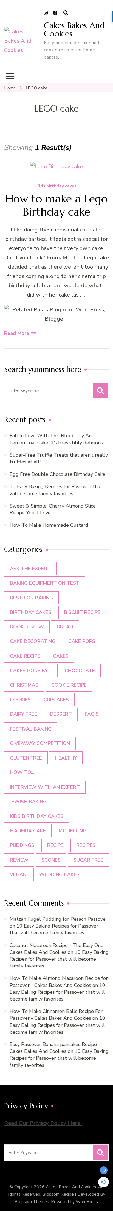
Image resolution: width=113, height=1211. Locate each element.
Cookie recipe (69, 685)
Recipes (85, 845)
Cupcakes (56, 699)
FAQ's (92, 714)
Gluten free (26, 758)
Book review (27, 627)
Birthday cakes (30, 612)
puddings (22, 845)
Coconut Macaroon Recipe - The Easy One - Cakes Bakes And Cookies (58, 948)
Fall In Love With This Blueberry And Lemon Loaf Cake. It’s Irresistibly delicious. (57, 439)
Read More (16, 333)
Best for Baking (31, 598)
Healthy (66, 758)
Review (19, 860)
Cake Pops (81, 641)
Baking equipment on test (45, 583)
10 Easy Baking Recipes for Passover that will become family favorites (56, 490)
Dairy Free (23, 714)
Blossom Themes (32, 1202)
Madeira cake (28, 830)
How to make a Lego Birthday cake (56, 205)
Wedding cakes (59, 874)
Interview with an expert (45, 787)
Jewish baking (28, 801)
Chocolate (80, 670)
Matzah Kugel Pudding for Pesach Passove (58, 919)
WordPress (87, 1202)
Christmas (24, 685)
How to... (22, 772)
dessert (61, 714)
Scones (51, 860)
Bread (65, 627)
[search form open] (66, 13)
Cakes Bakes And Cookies (74, 29)
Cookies (20, 699)
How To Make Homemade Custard (49, 525)
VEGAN (18, 874)
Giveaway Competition (40, 743)
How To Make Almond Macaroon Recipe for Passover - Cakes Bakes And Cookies (59, 981)
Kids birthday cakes (56, 186)
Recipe (55, 845)
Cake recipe (25, 656)
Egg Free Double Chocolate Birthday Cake (59, 474)
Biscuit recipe (82, 612)
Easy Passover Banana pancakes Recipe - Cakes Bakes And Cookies (55, 1047)
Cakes (61, 656)
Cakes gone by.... (31, 670)
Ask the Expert (30, 568)
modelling (72, 830)
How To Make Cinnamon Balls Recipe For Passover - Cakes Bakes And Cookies (56, 1014)
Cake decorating (32, 641)
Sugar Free (88, 860)
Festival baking (31, 729)
